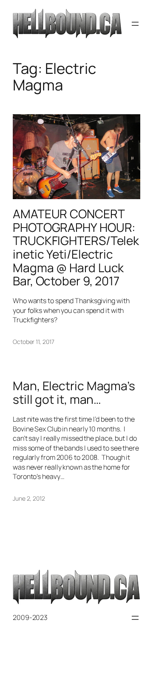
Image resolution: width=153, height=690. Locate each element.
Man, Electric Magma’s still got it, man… (74, 392)
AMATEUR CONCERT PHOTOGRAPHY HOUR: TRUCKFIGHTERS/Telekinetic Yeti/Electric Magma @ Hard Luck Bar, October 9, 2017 (76, 247)
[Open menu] (135, 24)
